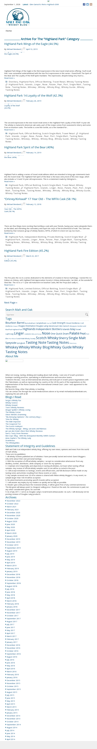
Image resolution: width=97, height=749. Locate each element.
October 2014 (12, 721)
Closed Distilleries (73, 323)
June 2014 (11, 733)
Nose (44, 84)
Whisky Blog (53, 87)
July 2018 (10, 589)
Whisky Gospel (11, 405)
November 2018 (13, 577)
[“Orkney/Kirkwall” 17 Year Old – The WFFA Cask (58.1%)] (48, 216)
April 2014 (11, 739)
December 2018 (13, 574)
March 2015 (11, 707)
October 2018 (12, 580)
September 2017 (14, 618)
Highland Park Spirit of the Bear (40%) (29, 147)
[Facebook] (84, 4)
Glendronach (54, 326)
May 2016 (11, 665)
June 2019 (11, 556)
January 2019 (12, 571)
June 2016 (11, 662)
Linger (37, 84)
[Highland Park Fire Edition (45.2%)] (48, 268)
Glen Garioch (64, 326)
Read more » (9, 78)
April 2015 (11, 704)
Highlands (29, 329)
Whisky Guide (68, 87)
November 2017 (13, 612)
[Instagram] (91, 4)
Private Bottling (55, 236)
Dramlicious (10, 440)
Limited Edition (32, 288)
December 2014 (13, 715)
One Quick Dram (60, 333)
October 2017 (12, 615)
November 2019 (13, 542)
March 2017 (11, 636)
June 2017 (11, 627)
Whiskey (32, 87)
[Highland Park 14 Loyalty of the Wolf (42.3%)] (48, 112)
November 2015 (13, 683)
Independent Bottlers (49, 329)
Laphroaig (9, 334)
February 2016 (13, 674)
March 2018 (11, 601)
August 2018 (12, 586)
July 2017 (10, 624)
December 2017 (13, 609)
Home (9, 30)
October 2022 (12, 503)
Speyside (10, 343)
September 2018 (14, 583)
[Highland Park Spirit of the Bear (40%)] (48, 164)
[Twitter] (87, 4)
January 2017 (12, 642)
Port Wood (12, 338)
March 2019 (11, 565)
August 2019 (12, 551)
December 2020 (13, 512)
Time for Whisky (12, 419)
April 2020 (11, 530)
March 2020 (11, 533)
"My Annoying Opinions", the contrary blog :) (23, 417)
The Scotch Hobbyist (13, 426)
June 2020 (11, 524)
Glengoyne (73, 326)
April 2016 (11, 668)
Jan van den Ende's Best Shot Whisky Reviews (24, 431)
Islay (72, 329)
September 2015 (14, 689)
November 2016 (13, 648)
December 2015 (13, 680)
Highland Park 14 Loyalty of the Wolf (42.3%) (33, 95)
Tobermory (72, 343)
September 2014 (14, 724)
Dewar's (15, 326)
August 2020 (12, 521)
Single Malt (75, 84)
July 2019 (10, 554)
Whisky (41, 87)
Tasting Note (76, 136)
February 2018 (13, 604)
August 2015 (12, 692)
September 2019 (14, 548)
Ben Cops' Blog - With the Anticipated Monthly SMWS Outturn (30, 436)
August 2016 (12, 657)
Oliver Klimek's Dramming (15, 414)
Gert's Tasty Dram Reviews (16, 433)
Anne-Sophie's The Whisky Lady (18, 438)
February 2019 (13, 568)
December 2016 (13, 645)
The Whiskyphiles (12, 443)
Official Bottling (43, 81)
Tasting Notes (19, 87)
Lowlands (27, 334)
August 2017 (12, 621)
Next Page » (10, 302)
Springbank (21, 343)
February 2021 (13, 509)
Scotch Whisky (47, 338)
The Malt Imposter (13, 421)
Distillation (31, 325)
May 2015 (11, 701)
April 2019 (11, 562)
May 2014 (11, 736)
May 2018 (11, 595)
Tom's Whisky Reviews (14, 407)
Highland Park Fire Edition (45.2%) (26, 251)
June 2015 (11, 698)
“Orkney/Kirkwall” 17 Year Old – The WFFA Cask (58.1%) (40, 199)
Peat (59, 84)
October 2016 (12, 651)
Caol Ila (49, 323)
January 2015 (12, 713)
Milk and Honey (36, 334)
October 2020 (12, 518)
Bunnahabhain (30, 323)
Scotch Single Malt (51, 133)
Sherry (63, 338)
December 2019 (13, 539)
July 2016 (10, 660)
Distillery (13, 81)
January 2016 (12, 677)
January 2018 (12, 607)
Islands (29, 84)
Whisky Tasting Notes (78, 81)
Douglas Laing (42, 326)
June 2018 (11, 592)
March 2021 (11, 506)
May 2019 (11, 559)
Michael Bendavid (14, 49)
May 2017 (11, 630)
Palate (52, 84)
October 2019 (12, 545)
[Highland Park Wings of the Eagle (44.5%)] (48, 61)
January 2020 (12, 536)
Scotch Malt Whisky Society (25, 338)
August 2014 (12, 727)
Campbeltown (41, 323)
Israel (78, 329)
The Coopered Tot (13, 424)
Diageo (21, 325)
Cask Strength (59, 322)
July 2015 (10, 695)
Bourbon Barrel (14, 322)
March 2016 (11, 671)
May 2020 (11, 527)
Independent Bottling (35, 236)
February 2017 (13, 639)
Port (66, 84)
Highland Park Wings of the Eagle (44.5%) (31, 44)
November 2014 (13, 718)
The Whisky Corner (13, 412)
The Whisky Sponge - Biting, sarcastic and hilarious (25, 428)
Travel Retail (59, 81)
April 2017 (11, 633)
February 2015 (13, 710)
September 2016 (14, 654)
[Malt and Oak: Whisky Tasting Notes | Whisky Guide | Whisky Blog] (17, 17)
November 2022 (13, 501)
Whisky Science (11, 403)
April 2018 (11, 598)
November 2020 (13, 515)
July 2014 (10, 730)
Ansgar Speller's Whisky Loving (17, 410)
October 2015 (12, 686)
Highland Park (26, 81)
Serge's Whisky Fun (13, 400)
